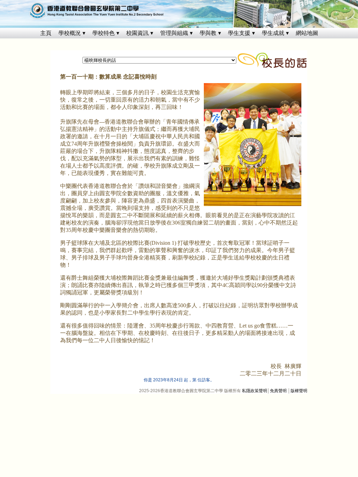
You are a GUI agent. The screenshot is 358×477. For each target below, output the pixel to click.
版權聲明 (299, 390)
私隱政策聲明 (254, 390)
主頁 (45, 33)
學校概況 (69, 33)
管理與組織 (174, 33)
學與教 (208, 33)
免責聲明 (278, 390)
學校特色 (103, 33)
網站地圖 (307, 33)
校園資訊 (137, 33)
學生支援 (239, 33)
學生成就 (273, 33)
